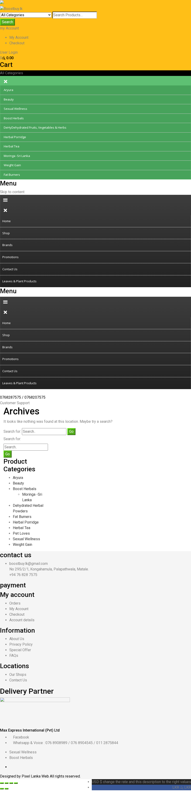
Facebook (21, 737)
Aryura (18, 477)
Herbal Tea (21, 528)
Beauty (18, 483)
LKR (181, 787)
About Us (16, 639)
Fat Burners (22, 516)
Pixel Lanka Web (36, 776)
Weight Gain (22, 544)
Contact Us (18, 680)
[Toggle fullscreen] (11, 783)
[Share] (6, 783)
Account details (21, 620)
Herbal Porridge (26, 522)
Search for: (12, 431)
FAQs (13, 655)
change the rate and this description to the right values (141, 782)
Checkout (16, 43)
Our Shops (17, 674)
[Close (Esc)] (2, 783)
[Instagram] (29, 767)
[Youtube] (21, 767)
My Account (18, 37)
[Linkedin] (18, 767)
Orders (14, 603)
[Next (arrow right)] (6, 788)
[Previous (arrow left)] (2, 788)
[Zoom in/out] (16, 783)
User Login (9, 52)
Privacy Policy (21, 644)
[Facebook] (10, 767)
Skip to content (12, 192)
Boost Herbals (24, 489)
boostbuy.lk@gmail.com (28, 563)
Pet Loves (21, 533)
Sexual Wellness (26, 539)
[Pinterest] (25, 767)
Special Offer (20, 650)
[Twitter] (14, 767)
